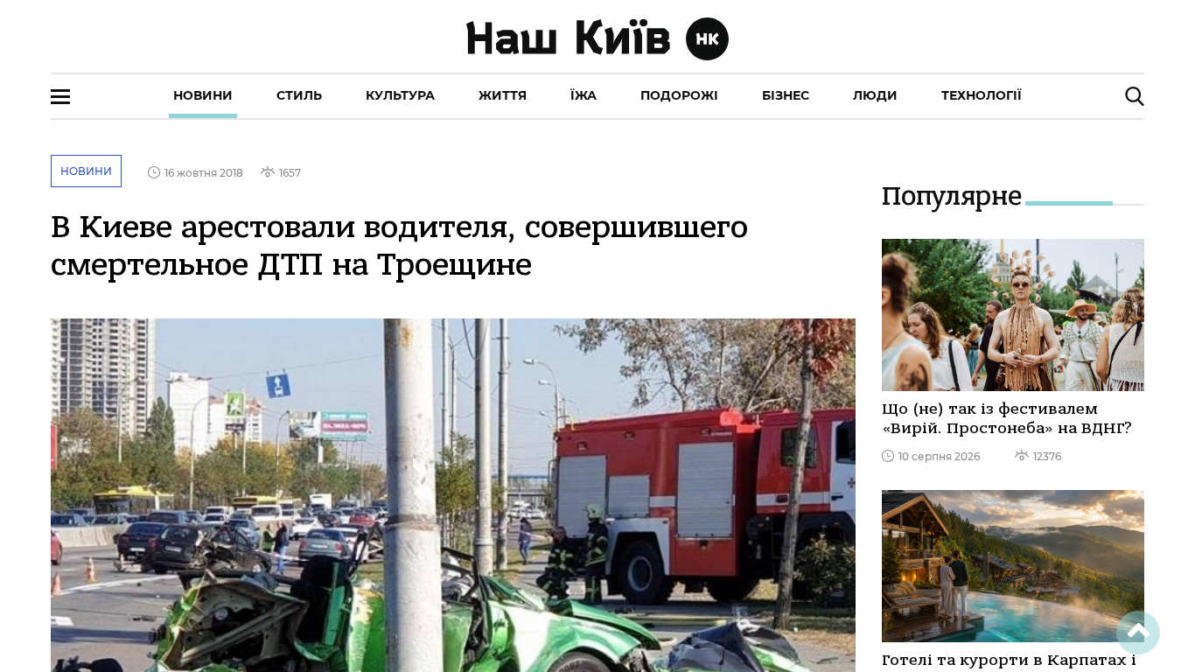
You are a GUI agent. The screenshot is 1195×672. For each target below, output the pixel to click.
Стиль (299, 95)
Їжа (583, 95)
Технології (981, 95)
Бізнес (785, 95)
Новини (203, 95)
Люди (875, 95)
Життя (503, 95)
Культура (400, 95)
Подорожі (679, 95)
